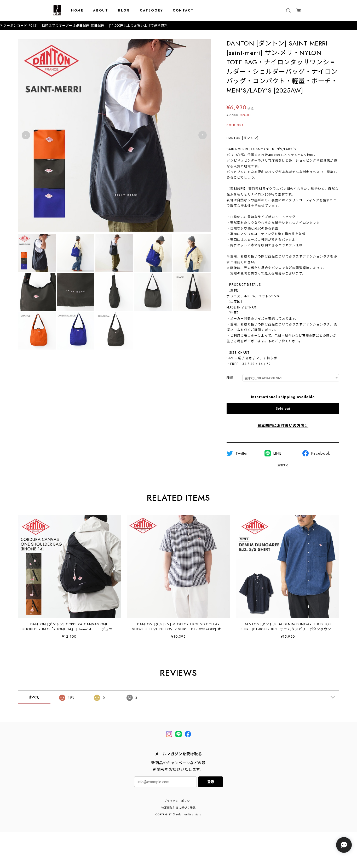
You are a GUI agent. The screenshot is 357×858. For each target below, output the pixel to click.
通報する (283, 465)
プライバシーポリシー (178, 801)
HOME (77, 10)
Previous (26, 135)
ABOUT (100, 10)
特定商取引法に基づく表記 (178, 808)
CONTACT (183, 10)
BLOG (124, 10)
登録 (210, 781)
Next (202, 135)
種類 (230, 378)
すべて (34, 697)
